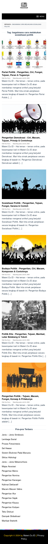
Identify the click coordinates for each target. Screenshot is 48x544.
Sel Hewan (7, 448)
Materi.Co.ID (29, 535)
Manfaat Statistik (9, 520)
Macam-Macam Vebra (12, 488)
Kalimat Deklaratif (10, 484)
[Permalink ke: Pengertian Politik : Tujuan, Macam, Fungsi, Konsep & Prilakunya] (24, 378)
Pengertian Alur (9, 493)
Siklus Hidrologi (9, 457)
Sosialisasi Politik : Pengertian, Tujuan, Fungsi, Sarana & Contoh (22, 204)
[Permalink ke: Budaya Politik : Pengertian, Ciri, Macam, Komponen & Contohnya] (24, 250)
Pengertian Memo (10, 470)
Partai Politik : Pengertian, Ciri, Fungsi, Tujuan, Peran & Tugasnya (22, 73)
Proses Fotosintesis (11, 443)
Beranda (7, 24)
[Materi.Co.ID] (24, 5)
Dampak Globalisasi (11, 516)
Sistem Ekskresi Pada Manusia (16, 452)
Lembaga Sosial (9, 439)
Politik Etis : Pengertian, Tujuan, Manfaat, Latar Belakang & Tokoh (23, 335)
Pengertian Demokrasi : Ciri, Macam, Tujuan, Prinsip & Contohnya (21, 139)
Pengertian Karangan (11, 479)
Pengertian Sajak (9, 497)
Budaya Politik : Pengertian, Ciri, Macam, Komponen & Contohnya (23, 270)
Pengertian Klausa (10, 502)
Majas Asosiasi (9, 466)
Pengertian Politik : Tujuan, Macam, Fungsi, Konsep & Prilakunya (20, 397)
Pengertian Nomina (10, 475)
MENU (42, 16)
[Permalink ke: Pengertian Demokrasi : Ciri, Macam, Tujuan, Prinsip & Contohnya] (24, 119)
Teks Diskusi (8, 511)
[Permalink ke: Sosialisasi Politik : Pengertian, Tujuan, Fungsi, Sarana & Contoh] (24, 185)
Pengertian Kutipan (10, 507)
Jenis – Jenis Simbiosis (13, 434)
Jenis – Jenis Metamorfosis (14, 461)
